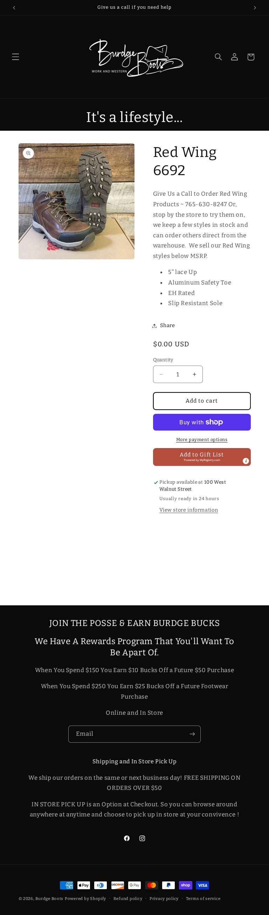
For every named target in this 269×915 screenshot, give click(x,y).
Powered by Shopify (85, 898)
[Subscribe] (192, 734)
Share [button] (167, 325)
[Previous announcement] (14, 7)
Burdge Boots (49, 898)
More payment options (202, 439)
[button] (15, 57)
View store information (188, 510)
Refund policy (128, 898)
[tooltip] (246, 461)
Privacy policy (164, 898)
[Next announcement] (255, 7)
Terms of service (203, 898)
